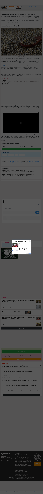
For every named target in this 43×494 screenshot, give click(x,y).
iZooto (30, 253)
